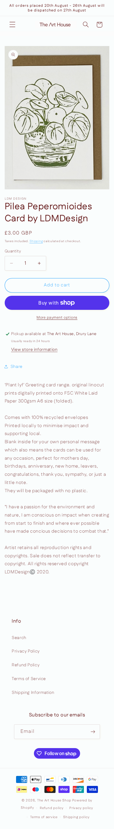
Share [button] (17, 366)
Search (19, 638)
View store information (34, 349)
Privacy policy (81, 808)
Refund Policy (25, 665)
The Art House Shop (54, 800)
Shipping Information (33, 692)
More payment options (57, 317)
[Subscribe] (92, 731)
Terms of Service (29, 679)
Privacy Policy (26, 651)
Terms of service (44, 817)
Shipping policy (76, 817)
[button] (12, 24)
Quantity (13, 251)
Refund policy (52, 808)
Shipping (36, 241)
